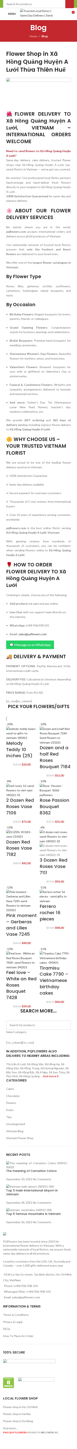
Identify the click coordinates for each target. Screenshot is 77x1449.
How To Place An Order (18, 1336)
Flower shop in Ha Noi (17, 1414)
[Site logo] (38, 13)
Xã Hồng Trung (29, 1068)
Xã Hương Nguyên (52, 1068)
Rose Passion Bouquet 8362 (54, 806)
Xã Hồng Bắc (26, 1072)
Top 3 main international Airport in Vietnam (32, 1192)
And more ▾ (50, 1076)
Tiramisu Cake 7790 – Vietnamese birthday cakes (54, 980)
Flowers (11, 1103)
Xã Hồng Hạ (52, 1064)
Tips (9, 1117)
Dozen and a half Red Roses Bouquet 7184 (55, 757)
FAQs (6, 1329)
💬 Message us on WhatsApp (30, 645)
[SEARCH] (66, 1027)
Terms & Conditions (16, 1314)
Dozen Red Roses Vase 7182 (19, 848)
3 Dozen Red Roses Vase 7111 (53, 866)
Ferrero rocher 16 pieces (50, 912)
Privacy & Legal (12, 1322)
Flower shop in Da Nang (18, 1421)
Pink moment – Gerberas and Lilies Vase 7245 (21, 924)
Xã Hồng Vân (35, 1064)
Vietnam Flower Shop (19, 1138)
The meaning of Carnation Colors (31, 1171)
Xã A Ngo (42, 1072)
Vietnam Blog (14, 1131)
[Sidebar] (5, 1444)
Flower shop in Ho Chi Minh (20, 1407)
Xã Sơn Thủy (57, 1072)
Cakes (10, 1088)
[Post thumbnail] (38, 1164)
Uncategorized (15, 1124)
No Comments (42, 1179)
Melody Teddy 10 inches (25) (19, 749)
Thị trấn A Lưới (16, 1064)
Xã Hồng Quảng (29, 1076)
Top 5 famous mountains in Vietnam (33, 1214)
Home (33, 36)
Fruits (10, 1110)
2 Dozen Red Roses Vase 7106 (20, 806)
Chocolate (13, 1096)
